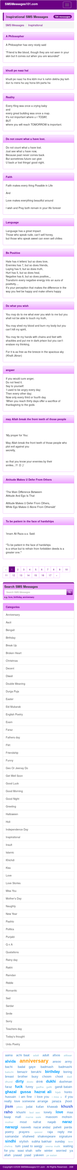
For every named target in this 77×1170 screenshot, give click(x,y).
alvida (10, 1061)
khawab (52, 1106)
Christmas (12, 660)
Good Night (12, 799)
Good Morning (14, 791)
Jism (9, 1106)
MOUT (23, 1122)
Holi (8, 822)
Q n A (9, 944)
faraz (8, 1087)
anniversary (28, 596)
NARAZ (67, 1122)
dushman (65, 1081)
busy (35, 1076)
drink (39, 1081)
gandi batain (63, 1087)
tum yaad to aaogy (28, 1146)
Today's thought (15, 1036)
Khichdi (10, 860)
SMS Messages (15, 25)
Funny (9, 760)
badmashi (65, 1067)
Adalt (36, 1055)
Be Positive (13, 253)
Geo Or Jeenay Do (17, 768)
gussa (25, 1092)
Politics (10, 929)
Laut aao (34, 1112)
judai (29, 1106)
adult (45, 1055)
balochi (9, 1071)
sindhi (10, 1141)
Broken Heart (13, 653)
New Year (11, 914)
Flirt (8, 745)
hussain (10, 1097)
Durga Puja (12, 691)
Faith (9, 177)
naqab (51, 1122)
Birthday (11, 637)
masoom (52, 1117)
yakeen (39, 1155)
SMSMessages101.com (21, 4)
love (10, 596)
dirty (20, 1081)
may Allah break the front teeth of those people (36, 419)
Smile (9, 1013)
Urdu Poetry (13, 1044)
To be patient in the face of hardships (30, 521)
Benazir (22, 1072)
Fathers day (13, 737)
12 (13, 575)
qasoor (38, 1132)
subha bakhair (42, 1141)
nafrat (37, 1122)
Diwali (9, 676)
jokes (19, 1106)
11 (6, 575)
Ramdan (11, 975)
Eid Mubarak (13, 706)
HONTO (68, 1092)
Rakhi (9, 967)
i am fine (25, 1097)
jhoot (68, 1101)
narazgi (11, 1127)
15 (35, 575)
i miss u (57, 1096)
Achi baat (23, 1055)
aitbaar (68, 1055)
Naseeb (26, 1127)
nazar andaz (42, 1127)
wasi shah (25, 1150)
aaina (9, 1055)
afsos (56, 1055)
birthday (18, 596)
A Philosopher (15, 36)
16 (42, 575)
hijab (58, 1092)
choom (46, 1076)
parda (68, 1127)
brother (23, 1076)
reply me (65, 1132)
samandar (12, 1136)
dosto (30, 1081)
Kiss (8, 868)
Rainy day (12, 960)
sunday (60, 1141)
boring (67, 1072)
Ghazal (11, 1092)
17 (50, 575)
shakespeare (47, 1136)
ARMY (68, 1061)
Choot (59, 1076)
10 (66, 569)
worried (61, 1150)
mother (11, 1122)
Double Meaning (15, 683)
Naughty (11, 906)
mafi (18, 1117)
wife (38, 1150)
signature (65, 1136)
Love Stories (13, 883)
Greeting (11, 806)
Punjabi (10, 937)
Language (12, 222)
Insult (9, 845)
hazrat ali (43, 1092)
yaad (27, 1155)
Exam (9, 722)
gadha (40, 1086)
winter (49, 1150)
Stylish (23, 1141)
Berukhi (36, 1072)
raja (50, 1132)
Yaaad (17, 1155)
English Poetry (14, 714)
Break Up (11, 645)
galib (49, 1086)
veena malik (52, 1146)
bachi (9, 1067)
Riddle (9, 983)
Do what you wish (17, 306)
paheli (57, 1127)
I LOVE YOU (42, 1097)
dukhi (51, 1081)
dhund (9, 1081)
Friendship (12, 752)
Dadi (69, 1076)
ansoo (57, 1061)
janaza (56, 1101)
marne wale (33, 1117)
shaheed (28, 1136)
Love (9, 875)
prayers (24, 1132)
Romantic (11, 990)
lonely (48, 1112)
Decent (10, 668)
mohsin (67, 1117)
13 (21, 575)
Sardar (10, 1006)
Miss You (11, 891)
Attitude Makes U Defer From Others (29, 479)
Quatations (12, 952)
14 (28, 575)
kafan (40, 1106)
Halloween (12, 814)
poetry (11, 1132)
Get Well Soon (14, 776)
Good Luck (12, 783)
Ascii (8, 622)
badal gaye (27, 1067)
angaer (10, 370)
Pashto (10, 921)
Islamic (10, 852)
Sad (8, 998)
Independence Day (17, 829)
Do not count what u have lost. (25, 139)
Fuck (19, 1087)
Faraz (9, 729)
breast (9, 1076)
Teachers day (14, 1029)
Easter (9, 699)
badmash (47, 1067)
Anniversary (13, 614)
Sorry (9, 1021)
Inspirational (35, 25)
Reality (10, 97)
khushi (21, 1112)
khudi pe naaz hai (17, 70)
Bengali (10, 630)
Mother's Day (13, 898)
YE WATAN (51, 1155)
